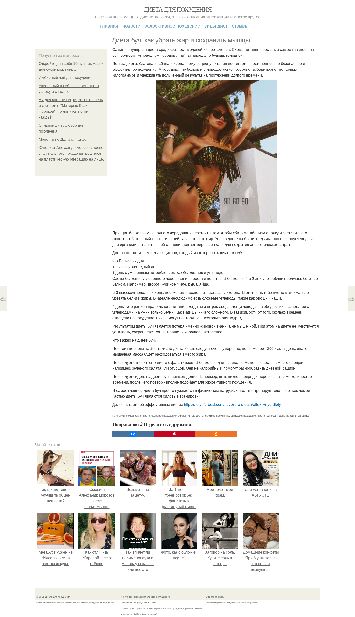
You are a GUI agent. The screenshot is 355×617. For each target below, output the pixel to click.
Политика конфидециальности (139, 602)
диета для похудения (243, 415)
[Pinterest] (174, 434)
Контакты (126, 596)
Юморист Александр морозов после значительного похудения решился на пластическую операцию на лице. (71, 153)
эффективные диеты (191, 415)
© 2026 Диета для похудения (53, 596)
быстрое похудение (217, 415)
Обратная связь (215, 596)
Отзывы (240, 25)
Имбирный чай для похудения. (66, 78)
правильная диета (297, 415)
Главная (109, 25)
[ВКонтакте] (133, 434)
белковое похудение (164, 415)
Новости (131, 25)
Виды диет (215, 25)
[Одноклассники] (216, 434)
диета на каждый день (271, 415)
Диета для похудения (178, 9)
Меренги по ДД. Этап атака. (63, 139)
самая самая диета (138, 415)
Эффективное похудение (172, 25)
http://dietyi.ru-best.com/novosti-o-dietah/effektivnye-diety (232, 404)
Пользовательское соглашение (152, 596)
